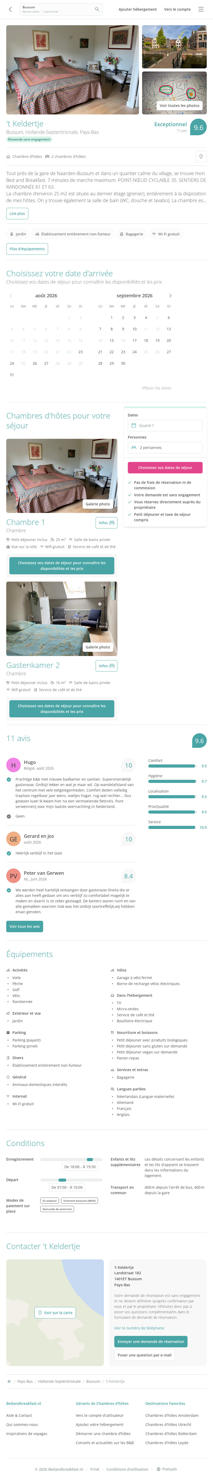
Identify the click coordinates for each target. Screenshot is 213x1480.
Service (154, 821)
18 (23, 351)
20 (46, 351)
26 (35, 363)
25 (23, 363)
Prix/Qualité (158, 806)
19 (35, 351)
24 (12, 363)
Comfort (155, 760)
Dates (133, 415)
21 (58, 351)
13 (46, 340)
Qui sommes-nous (22, 1424)
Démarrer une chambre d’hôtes (103, 1433)
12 (35, 340)
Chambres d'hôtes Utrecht (168, 1424)
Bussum (14, 132)
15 (69, 340)
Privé (94, 1469)
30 (80, 363)
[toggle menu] (201, 9)
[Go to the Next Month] (170, 295)
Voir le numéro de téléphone (139, 1327)
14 (58, 340)
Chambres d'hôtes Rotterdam (171, 1433)
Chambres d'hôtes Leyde (166, 1442)
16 (80, 340)
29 (69, 363)
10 (12, 340)
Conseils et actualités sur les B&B (105, 1442)
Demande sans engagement (29, 139)
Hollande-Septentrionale (51, 132)
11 (23, 340)
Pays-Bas (89, 132)
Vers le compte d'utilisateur (100, 1415)
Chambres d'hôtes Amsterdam (171, 1415)
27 (46, 363)
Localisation (158, 791)
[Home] (9, 1381)
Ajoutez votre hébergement (99, 1424)
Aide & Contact (19, 1415)
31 (12, 374)
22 (69, 351)
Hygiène (155, 775)
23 (80, 351)
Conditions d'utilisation (127, 1469)
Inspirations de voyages (26, 1433)
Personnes (137, 437)
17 (12, 351)
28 (58, 363)
